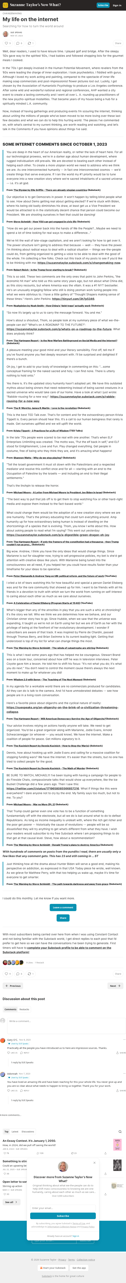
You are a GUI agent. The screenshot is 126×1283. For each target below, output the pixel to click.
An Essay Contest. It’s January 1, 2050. (29, 1140)
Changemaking (12, 13)
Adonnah (12, 1073)
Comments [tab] (10, 1009)
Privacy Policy (87, 1226)
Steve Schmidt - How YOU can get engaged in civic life (45, 221)
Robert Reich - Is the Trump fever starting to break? (43, 269)
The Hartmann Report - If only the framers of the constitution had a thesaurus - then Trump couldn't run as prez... (63, 543)
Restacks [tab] (24, 1009)
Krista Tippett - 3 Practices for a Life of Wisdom (41, 430)
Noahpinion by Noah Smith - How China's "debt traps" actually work (52, 305)
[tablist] (17, 1009)
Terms (71, 1259)
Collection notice (86, 1259)
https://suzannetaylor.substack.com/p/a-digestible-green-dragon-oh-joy (58, 535)
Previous (15, 985)
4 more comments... (10, 1115)
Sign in (117, 5)
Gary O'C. (12, 1039)
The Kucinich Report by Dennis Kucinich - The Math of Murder (49, 768)
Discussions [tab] (28, 1131)
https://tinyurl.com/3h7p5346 (73, 298)
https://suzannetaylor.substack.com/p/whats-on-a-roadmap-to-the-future (59, 329)
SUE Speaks (16, 32)
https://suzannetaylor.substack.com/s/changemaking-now (79, 262)
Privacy (62, 1259)
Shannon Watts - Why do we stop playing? (38, 457)
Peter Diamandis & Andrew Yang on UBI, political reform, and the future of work (59, 576)
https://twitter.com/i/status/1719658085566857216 (43, 788)
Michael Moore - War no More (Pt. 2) (34, 804)
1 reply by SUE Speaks (22, 1062)
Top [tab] (6, 1131)
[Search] (120, 1131)
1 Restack (39, 962)
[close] (94, 1162)
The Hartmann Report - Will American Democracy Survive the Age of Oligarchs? (60, 718)
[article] (63, 1147)
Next (113, 985)
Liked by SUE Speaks (19, 1043)
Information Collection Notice (62, 1226)
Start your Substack (54, 1267)
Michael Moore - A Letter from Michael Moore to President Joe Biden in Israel (58, 492)
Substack (47, 1276)
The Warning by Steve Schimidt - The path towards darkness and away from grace (61, 884)
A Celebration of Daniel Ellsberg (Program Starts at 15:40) (47, 603)
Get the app (79, 1267)
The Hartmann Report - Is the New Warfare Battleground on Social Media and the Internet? (65, 340)
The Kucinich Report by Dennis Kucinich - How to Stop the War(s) (51, 745)
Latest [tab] (15, 1131)
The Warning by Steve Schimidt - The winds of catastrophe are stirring (54, 647)
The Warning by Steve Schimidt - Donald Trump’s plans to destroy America (57, 844)
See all (9, 1202)
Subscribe (103, 5)
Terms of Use (79, 1223)
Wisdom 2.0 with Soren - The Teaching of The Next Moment (48, 679)
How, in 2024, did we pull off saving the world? (29, 1145)
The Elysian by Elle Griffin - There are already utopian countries (50, 190)
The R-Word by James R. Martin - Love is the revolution (45, 408)
